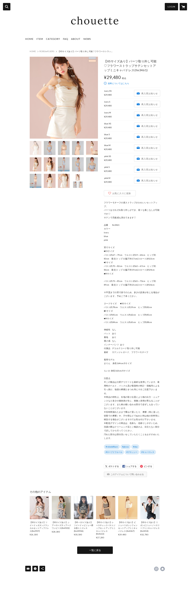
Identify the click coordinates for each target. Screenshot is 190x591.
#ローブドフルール (114, 452)
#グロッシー (131, 452)
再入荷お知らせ (149, 93)
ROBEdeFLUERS (46, 51)
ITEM (39, 38)
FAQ (65, 38)
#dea (135, 447)
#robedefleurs (112, 447)
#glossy (125, 447)
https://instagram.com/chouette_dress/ (156, 569)
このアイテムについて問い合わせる (127, 474)
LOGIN (171, 6)
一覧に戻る (95, 550)
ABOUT (75, 38)
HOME (29, 38)
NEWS (87, 38)
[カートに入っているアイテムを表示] (183, 6)
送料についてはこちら (118, 83)
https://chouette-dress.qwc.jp (162, 569)
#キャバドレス (147, 452)
